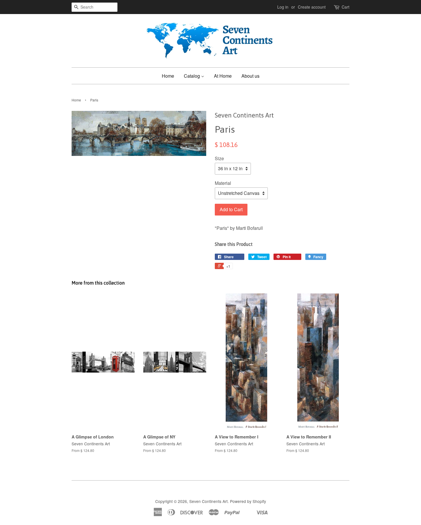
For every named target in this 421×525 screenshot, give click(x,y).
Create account (312, 7)
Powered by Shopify (248, 501)
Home (168, 76)
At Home (223, 76)
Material (223, 183)
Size (219, 158)
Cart (345, 7)
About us (250, 76)
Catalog (192, 76)
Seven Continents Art (208, 501)
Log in (282, 7)
